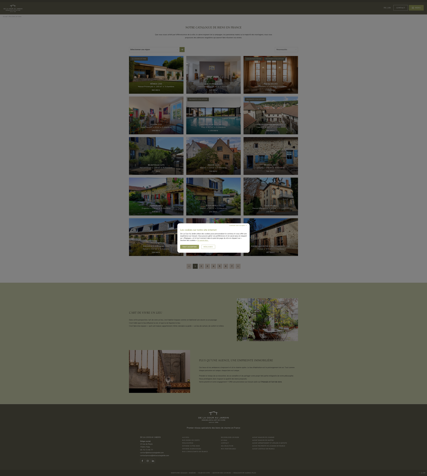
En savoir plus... (203, 240)
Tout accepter (189, 247)
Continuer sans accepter (237, 225)
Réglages (208, 247)
